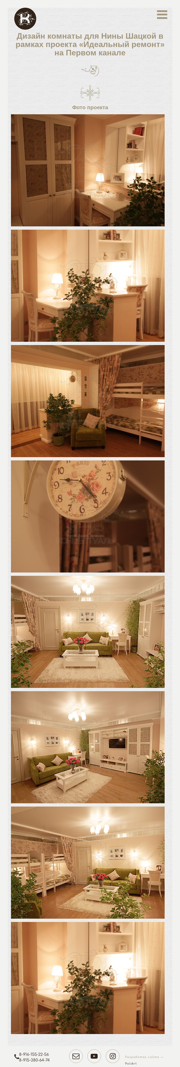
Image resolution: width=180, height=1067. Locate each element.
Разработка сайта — (144, 1060)
